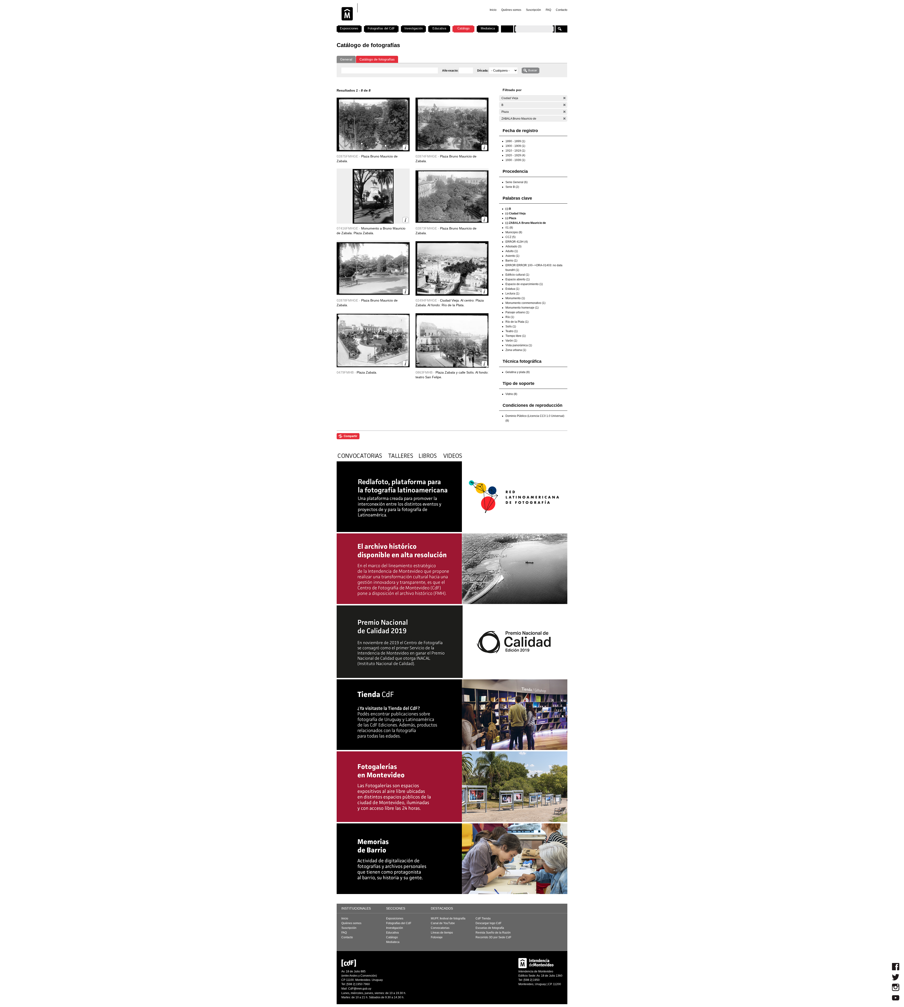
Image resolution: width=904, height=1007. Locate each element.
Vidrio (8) (511, 394)
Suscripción (533, 10)
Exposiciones (349, 28)
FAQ (548, 10)
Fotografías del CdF (381, 28)
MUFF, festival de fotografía (448, 918)
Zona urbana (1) (515, 350)
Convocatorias (440, 928)
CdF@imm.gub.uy (359, 988)
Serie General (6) (516, 182)
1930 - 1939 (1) (515, 160)
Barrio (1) (511, 260)
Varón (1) (511, 340)
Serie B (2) (512, 187)
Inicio (493, 10)
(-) (564, 98)
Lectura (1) (512, 293)
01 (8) (509, 227)
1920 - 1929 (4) (515, 155)
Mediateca (488, 28)
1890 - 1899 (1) (515, 141)
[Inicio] (398, 23)
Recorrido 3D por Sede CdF (493, 937)
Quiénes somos (511, 10)
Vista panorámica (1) (518, 345)
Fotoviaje (437, 937)
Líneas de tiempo (442, 932)
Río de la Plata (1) (517, 321)
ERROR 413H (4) (516, 241)
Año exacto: (450, 70)
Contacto (561, 10)
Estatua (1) (512, 288)
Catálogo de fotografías (377, 59)
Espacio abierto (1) (517, 279)
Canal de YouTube (443, 923)
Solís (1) (510, 326)
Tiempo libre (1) (515, 336)
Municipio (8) (513, 232)
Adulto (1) (511, 251)
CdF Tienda (483, 918)
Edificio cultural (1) (517, 274)
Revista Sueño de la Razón (493, 932)
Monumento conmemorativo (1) (525, 303)
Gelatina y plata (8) (517, 372)
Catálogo (463, 28)
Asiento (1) (512, 256)
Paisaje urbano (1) (517, 312)
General (346, 59)
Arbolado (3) (513, 246)
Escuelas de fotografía (490, 928)
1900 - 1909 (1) (515, 146)
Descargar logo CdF (488, 923)
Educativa (439, 28)
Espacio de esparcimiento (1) (524, 284)
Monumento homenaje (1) (522, 307)
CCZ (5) (510, 237)
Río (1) (509, 317)
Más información (405, 147)
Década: (483, 70)
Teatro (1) (511, 331)
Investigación (413, 28)
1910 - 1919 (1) (515, 150)
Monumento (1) (515, 298)
